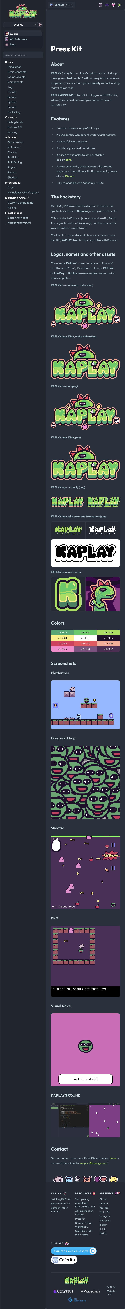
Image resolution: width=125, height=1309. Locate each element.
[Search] (23, 55)
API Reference (19, 39)
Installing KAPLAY (60, 1199)
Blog (12, 44)
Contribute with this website (83, 1232)
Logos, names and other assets (83, 254)
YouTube (104, 1207)
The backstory (66, 197)
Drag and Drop (63, 738)
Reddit (103, 1233)
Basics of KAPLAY (60, 1203)
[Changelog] (40, 24)
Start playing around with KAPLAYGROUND (85, 1203)
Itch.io (102, 1229)
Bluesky (103, 1224)
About (57, 64)
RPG (54, 918)
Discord (69, 176)
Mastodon (104, 1220)
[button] (20, 24)
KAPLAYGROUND (66, 1095)
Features (60, 119)
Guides (14, 33)
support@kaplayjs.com (93, 1163)
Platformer (60, 673)
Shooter (57, 828)
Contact (59, 1149)
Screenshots (63, 663)
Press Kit (66, 49)
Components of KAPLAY (59, 1209)
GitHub (103, 1199)
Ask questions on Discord (84, 1212)
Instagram (105, 1216)
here (68, 159)
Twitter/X (104, 1211)
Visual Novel (61, 1006)
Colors (57, 623)
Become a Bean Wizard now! (83, 1224)
